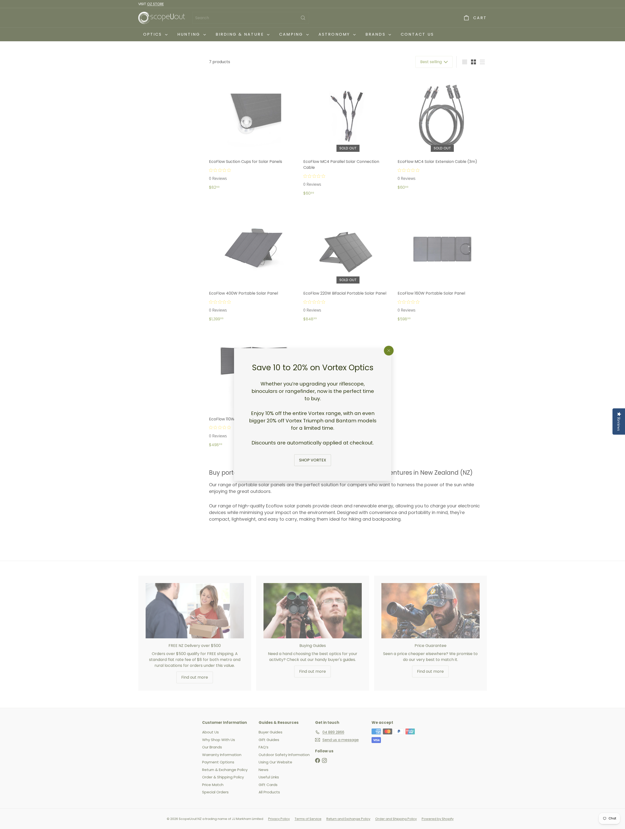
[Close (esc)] (389, 351)
